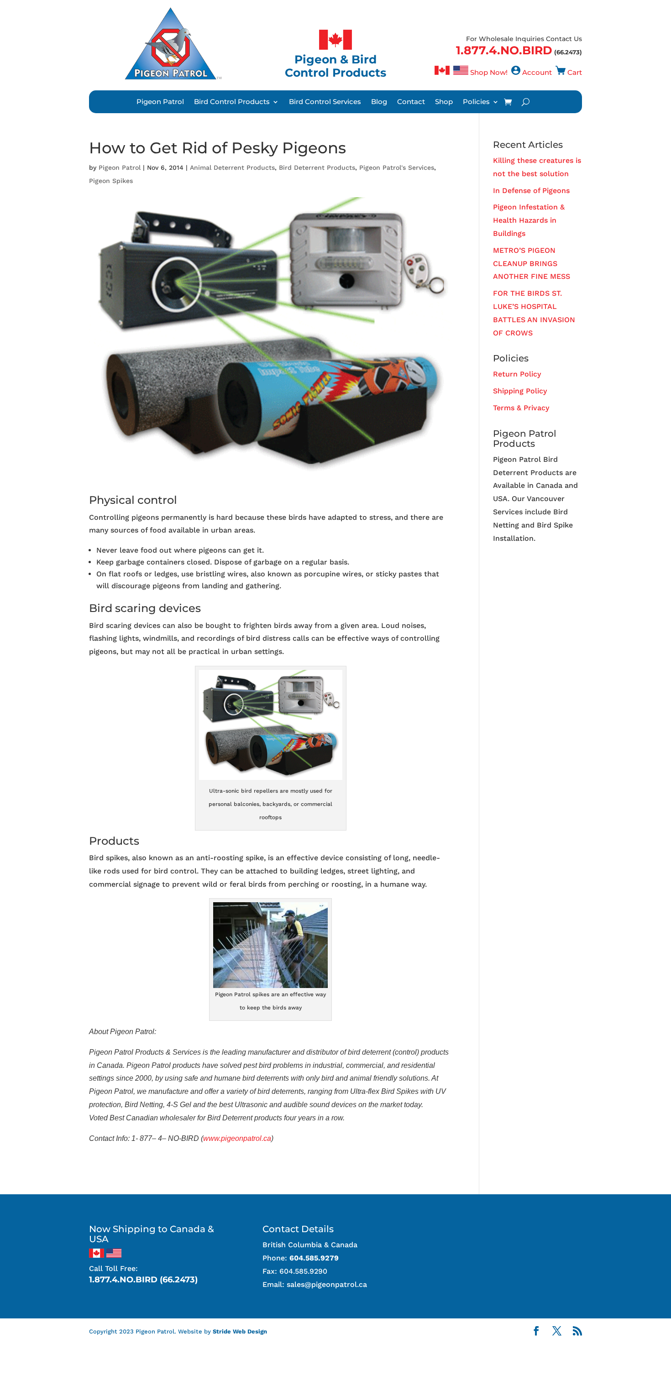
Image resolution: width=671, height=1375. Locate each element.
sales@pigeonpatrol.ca (327, 1284)
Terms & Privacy (521, 407)
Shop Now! (489, 72)
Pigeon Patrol (160, 102)
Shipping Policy (520, 391)
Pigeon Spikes (111, 180)
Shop (444, 102)
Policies (476, 102)
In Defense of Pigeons (531, 190)
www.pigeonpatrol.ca (237, 1138)
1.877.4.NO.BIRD (504, 50)
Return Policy (517, 374)
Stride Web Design (240, 1331)
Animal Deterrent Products (232, 167)
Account (537, 72)
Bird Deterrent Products (317, 167)
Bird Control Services (325, 102)
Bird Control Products (232, 102)
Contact (411, 102)
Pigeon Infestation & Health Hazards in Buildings (529, 220)
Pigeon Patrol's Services (396, 167)
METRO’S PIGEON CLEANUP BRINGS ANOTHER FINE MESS (531, 263)
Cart (574, 72)
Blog (379, 102)
